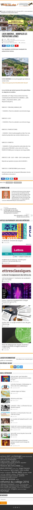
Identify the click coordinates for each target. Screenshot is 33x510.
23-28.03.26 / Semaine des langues (12, 240)
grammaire (9, 182)
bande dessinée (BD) (27, 456)
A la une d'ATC (20, 11)
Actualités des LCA (10, 11)
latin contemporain (5, 470)
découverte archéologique (8, 459)
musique (25, 472)
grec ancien (9, 464)
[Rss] (11, 366)
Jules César (15, 468)
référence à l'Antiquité (7, 484)
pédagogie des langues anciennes (8, 477)
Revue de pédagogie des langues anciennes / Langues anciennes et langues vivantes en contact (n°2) (15, 346)
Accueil (3, 11)
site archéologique (24, 484)
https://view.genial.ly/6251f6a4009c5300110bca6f (15, 82)
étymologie (4, 491)
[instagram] (21, 366)
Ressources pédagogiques (8, 41)
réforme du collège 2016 (14, 481)
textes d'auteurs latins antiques (8, 487)
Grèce (14, 464)
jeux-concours (6, 468)
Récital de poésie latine (16, 398)
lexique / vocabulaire (5, 472)
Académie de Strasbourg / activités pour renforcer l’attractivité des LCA (14, 260)
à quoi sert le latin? (5, 489)
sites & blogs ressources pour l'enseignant (13, 486)
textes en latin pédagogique (23, 487)
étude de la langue (22, 489)
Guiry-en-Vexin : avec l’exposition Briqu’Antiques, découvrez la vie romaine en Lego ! (21, 378)
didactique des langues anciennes (14, 458)
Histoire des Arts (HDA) (10, 466)
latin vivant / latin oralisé (20, 470)
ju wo (5, 39)
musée (30, 472)
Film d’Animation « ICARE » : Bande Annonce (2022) (21, 216)
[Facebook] (15, 366)
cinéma (2, 458)
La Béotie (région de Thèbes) (18, 391)
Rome (17, 479)
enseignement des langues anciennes (10, 462)
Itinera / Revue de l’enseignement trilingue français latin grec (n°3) (15, 301)
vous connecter (26, 359)
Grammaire (22, 40)
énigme (14, 489)
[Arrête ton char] (16, 4)
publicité (21, 476)
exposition (23, 462)
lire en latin (17, 472)
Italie (22, 466)
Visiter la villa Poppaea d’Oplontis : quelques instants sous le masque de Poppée (20, 442)
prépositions (18, 182)
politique (13, 474)
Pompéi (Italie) (20, 474)
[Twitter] (18, 366)
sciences (17, 484)
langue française (24, 468)
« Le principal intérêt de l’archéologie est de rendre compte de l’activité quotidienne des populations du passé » (12, 210)
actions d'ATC (5, 456)
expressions (3, 464)
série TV (30, 486)
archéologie (16, 456)
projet (26, 474)
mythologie (3, 474)
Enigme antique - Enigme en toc (10, 461)
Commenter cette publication (10, 42)
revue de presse (7, 479)
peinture (8, 474)
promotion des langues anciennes (9, 475)
